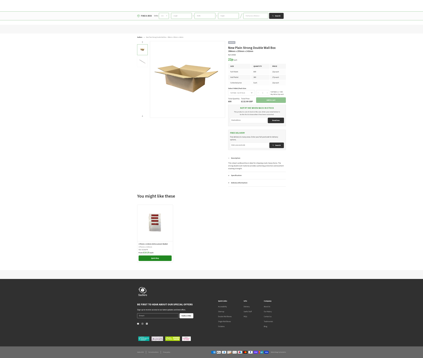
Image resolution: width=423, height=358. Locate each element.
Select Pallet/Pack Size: (237, 88)
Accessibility (222, 306)
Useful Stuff (248, 311)
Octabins (221, 326)
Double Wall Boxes (225, 316)
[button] (142, 42)
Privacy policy (166, 352)
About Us (267, 306)
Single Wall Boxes (224, 321)
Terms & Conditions (153, 352)
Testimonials (268, 321)
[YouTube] (138, 324)
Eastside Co (283, 352)
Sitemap (221, 311)
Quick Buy (155, 258)
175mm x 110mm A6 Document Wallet (153, 244)
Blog (265, 326)
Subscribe (186, 316)
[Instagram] (142, 324)
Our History (268, 311)
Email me (276, 120)
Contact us (267, 316)
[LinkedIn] (147, 324)
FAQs (245, 316)
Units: (156, 16)
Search (278, 145)
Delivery (247, 306)
